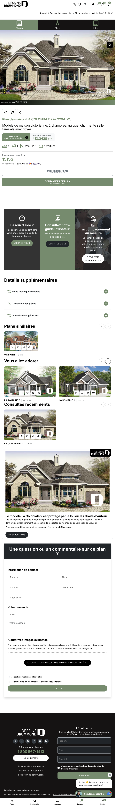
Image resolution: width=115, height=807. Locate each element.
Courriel (14, 587)
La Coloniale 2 (18, 443)
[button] (111, 69)
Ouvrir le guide (57, 243)
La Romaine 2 (72, 400)
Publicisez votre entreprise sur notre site (21, 790)
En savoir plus (16, 534)
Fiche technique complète (25, 291)
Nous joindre (31, 758)
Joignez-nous (22, 243)
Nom (64, 577)
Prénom (14, 577)
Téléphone (67, 587)
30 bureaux (65, 527)
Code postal (16, 597)
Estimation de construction (31, 774)
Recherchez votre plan (61, 13)
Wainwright (13, 354)
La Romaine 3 (17, 400)
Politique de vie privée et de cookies (68, 794)
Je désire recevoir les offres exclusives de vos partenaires (36, 682)
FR (85, 4)
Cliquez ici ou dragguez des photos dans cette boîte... (57, 662)
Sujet (12, 614)
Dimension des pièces (24, 303)
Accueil (43, 13)
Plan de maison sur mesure (31, 766)
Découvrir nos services (93, 259)
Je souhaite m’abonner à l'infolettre (26, 677)
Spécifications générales (25, 315)
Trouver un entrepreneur (31, 770)
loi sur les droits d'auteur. (89, 516)
